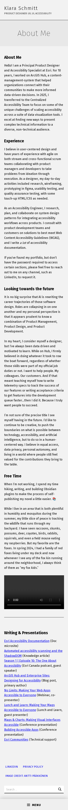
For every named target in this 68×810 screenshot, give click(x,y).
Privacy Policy (33, 766)
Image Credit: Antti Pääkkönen (26, 776)
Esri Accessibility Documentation (26, 641)
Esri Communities (16, 739)
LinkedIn (11, 766)
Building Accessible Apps (21, 730)
